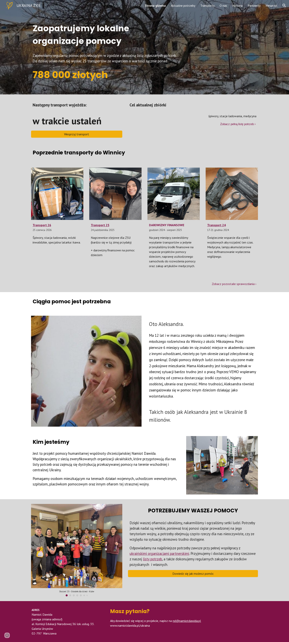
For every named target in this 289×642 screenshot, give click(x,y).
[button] (284, 5)
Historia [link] (237, 5)
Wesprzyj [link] (271, 5)
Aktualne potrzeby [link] (183, 5)
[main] (125, 30)
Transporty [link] (207, 5)
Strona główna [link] (155, 5)
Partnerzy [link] (254, 5)
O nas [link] (223, 5)
